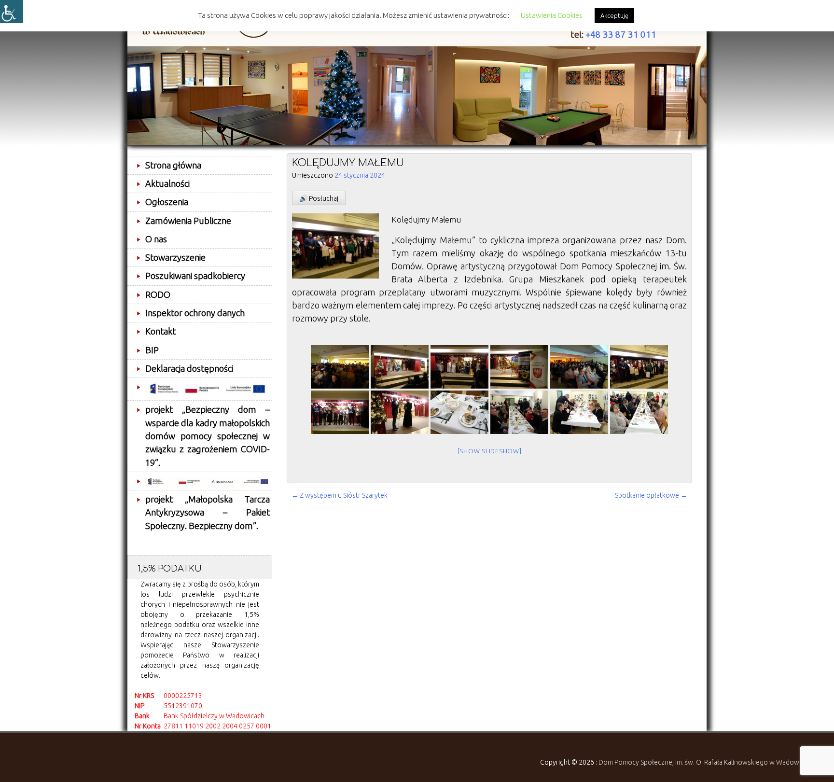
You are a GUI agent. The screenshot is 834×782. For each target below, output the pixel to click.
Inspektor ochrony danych (195, 313)
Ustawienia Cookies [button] (552, 15)
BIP (152, 350)
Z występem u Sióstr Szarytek (340, 495)
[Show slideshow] (490, 450)
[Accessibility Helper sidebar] (11, 11)
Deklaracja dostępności (189, 368)
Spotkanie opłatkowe (651, 495)
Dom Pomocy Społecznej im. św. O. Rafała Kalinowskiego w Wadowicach (706, 762)
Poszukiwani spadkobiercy (195, 275)
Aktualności (167, 183)
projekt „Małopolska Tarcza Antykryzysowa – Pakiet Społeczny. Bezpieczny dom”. (207, 512)
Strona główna (173, 165)
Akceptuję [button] (614, 15)
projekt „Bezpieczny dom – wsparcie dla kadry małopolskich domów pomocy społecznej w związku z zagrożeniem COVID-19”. (207, 436)
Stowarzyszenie (175, 257)
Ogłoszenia (166, 202)
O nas (156, 239)
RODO (157, 294)
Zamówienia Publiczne (188, 220)
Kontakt (160, 331)
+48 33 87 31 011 (620, 34)
